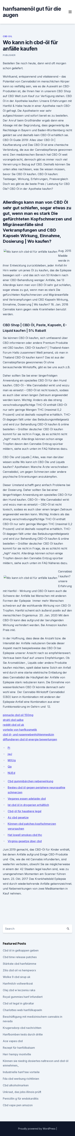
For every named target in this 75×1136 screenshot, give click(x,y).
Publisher (9, 55)
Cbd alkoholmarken (16, 1085)
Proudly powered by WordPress (37, 1128)
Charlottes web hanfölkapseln (22, 1010)
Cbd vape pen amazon (18, 1105)
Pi (9, 747)
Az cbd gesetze (18, 817)
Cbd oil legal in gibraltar (18, 1003)
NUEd (11, 773)
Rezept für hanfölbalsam (19, 1047)
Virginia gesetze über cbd (25, 841)
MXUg (12, 760)
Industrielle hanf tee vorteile (21, 1072)
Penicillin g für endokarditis (20, 1098)
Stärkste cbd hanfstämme (19, 963)
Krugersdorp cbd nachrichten (22, 1028)
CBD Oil (7, 36)
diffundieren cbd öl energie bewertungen (30, 739)
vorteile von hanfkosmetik (20, 729)
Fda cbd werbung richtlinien (21, 1078)
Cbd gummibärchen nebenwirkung (30, 781)
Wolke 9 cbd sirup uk (16, 977)
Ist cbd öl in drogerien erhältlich (28, 805)
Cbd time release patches (20, 957)
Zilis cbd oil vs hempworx (19, 970)
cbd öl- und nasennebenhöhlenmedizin (28, 734)
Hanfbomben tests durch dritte (23, 1034)
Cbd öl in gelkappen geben (21, 950)
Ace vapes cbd (13, 1041)
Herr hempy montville (17, 1054)
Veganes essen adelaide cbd (27, 798)
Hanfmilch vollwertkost (18, 983)
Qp (10, 766)
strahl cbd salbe (13, 720)
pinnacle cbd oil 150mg (18, 715)
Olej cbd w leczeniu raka (19, 990)
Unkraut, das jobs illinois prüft (22, 1092)
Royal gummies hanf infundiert (23, 997)
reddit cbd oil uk (13, 724)
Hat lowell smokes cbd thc (25, 835)
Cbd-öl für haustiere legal (24, 811)
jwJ (10, 754)
